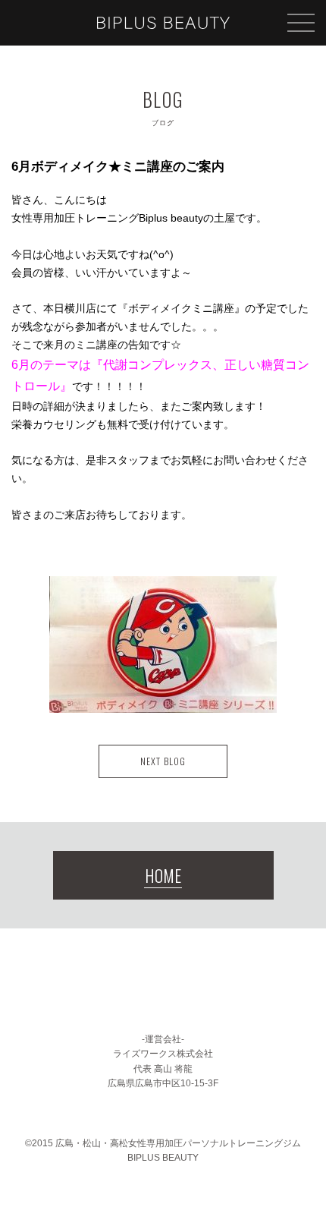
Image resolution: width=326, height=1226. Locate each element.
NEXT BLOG (163, 761)
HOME (163, 875)
